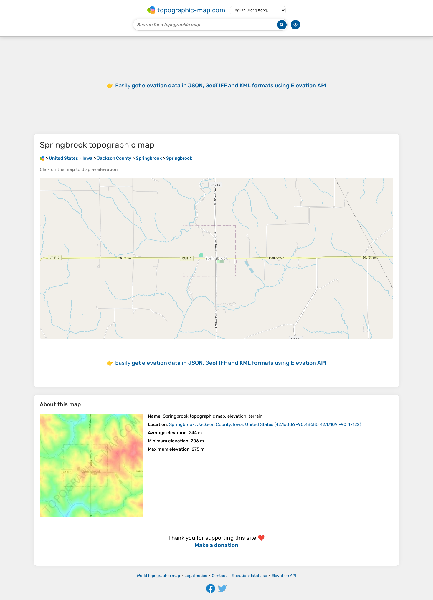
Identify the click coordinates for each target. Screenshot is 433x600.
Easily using (221, 85)
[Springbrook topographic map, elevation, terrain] (91, 465)
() (265, 424)
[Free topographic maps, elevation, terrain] (42, 158)
